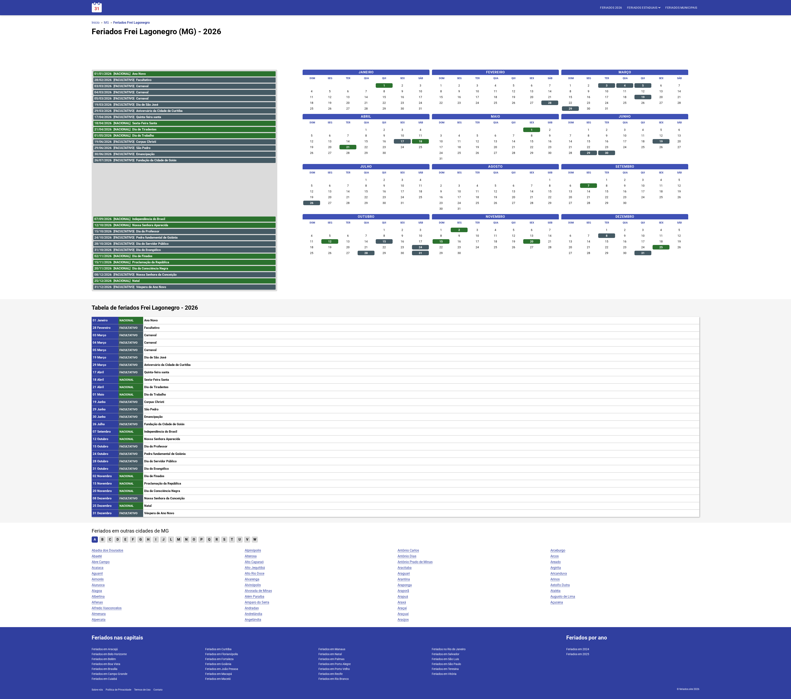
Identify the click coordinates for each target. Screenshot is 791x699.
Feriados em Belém (104, 659)
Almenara (99, 614)
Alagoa (97, 591)
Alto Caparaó (254, 562)
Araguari (404, 573)
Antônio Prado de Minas (415, 562)
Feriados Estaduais (642, 7)
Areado (555, 562)
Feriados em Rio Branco (333, 678)
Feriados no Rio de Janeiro (449, 649)
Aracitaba (405, 568)
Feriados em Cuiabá (104, 678)
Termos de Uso (142, 689)
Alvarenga (252, 579)
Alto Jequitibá (255, 568)
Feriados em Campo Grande (109, 674)
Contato (158, 689)
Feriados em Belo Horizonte (109, 654)
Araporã (403, 591)
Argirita (555, 568)
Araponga (405, 585)
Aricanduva (558, 573)
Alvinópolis (253, 585)
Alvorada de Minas (258, 591)
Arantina (404, 579)
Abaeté (97, 556)
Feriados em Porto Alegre (334, 664)
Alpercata (98, 620)
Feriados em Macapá (218, 674)
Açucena (556, 602)
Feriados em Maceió (218, 678)
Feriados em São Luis (445, 659)
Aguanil (97, 573)
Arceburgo (557, 550)
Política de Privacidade (118, 689)
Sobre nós (97, 689)
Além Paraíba (254, 596)
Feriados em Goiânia (218, 664)
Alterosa (251, 556)
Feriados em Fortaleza (219, 659)
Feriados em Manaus (331, 649)
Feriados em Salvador (445, 654)
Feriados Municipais (681, 7)
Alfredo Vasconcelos (107, 608)
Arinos (555, 579)
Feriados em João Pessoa (221, 669)
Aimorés (98, 579)
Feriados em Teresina (445, 669)
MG (106, 23)
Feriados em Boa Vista (106, 664)
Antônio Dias (407, 556)
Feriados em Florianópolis (221, 654)
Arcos (554, 556)
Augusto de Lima (562, 596)
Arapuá (403, 596)
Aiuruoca (98, 585)
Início (95, 23)
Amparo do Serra (257, 602)
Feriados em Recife (330, 674)
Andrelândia (253, 614)
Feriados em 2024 (577, 649)
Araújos (403, 620)
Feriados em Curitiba (218, 649)
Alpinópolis (253, 550)
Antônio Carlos (408, 550)
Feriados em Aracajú (105, 649)
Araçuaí (403, 614)
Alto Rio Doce (254, 573)
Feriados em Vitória (444, 674)
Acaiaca (97, 568)
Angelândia (253, 620)
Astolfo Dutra (560, 585)
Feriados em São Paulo (446, 664)
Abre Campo (101, 562)
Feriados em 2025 (577, 654)
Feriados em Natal (330, 654)
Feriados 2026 (611, 7)
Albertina (98, 596)
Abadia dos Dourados (107, 550)
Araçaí (402, 608)
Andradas (252, 608)
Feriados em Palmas (331, 659)
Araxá (402, 602)
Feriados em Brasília (104, 669)
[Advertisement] (395, 51)
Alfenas (97, 602)
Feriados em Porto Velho (334, 669)
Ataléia (555, 591)
